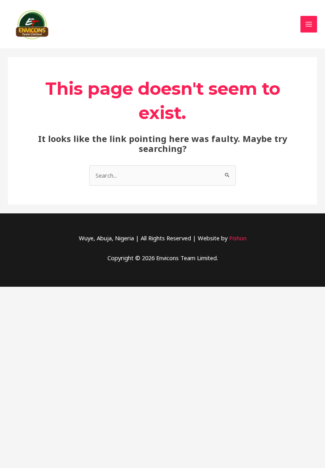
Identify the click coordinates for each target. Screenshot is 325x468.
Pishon (238, 238)
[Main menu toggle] (308, 24)
